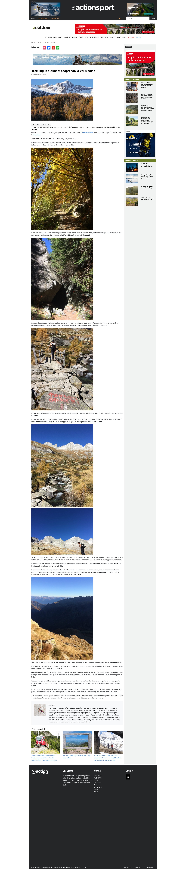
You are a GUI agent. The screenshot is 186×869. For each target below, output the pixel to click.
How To (88, 37)
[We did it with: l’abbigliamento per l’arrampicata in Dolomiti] (132, 86)
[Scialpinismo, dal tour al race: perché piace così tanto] (132, 178)
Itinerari (95, 37)
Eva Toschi (36, 74)
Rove (96, 780)
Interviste (104, 37)
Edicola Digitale (43, 18)
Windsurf (98, 787)
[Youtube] (120, 18)
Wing (96, 789)
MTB (95, 785)
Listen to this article (42, 124)
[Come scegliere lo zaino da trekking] (132, 190)
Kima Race (37, 135)
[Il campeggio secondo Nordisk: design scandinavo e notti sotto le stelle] (132, 109)
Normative (149, 867)
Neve (123, 37)
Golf (96, 792)
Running (97, 778)
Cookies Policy (126, 867)
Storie (118, 37)
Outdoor (39, 42)
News (60, 37)
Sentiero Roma (87, 132)
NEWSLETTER (55, 18)
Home (33, 18)
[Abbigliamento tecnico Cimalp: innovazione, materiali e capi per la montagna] (132, 121)
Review (74, 37)
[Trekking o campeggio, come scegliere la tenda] (132, 167)
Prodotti (67, 37)
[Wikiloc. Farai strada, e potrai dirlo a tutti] (132, 201)
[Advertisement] (45, 828)
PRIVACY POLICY (138, 867)
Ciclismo (97, 783)
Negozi (81, 37)
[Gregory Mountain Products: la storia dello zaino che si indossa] (132, 98)
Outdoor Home (51, 37)
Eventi (112, 37)
